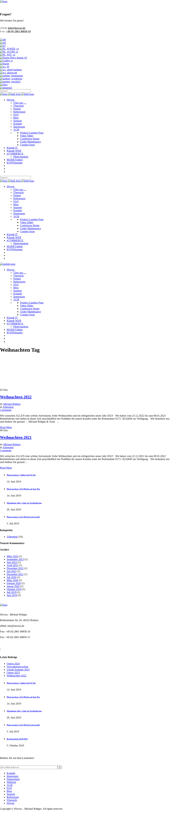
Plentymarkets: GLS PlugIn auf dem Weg (23, 489)
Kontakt (11, 773)
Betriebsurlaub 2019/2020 (17, 739)
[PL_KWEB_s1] (9, 48)
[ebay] (4, 84)
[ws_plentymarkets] (11, 69)
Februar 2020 (14, 583)
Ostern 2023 (13, 672)
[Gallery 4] (6, 60)
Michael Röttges (12, 404)
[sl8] (3, 39)
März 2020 (12, 580)
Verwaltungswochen (17, 666)
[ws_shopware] (8, 72)
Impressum (12, 776)
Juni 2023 (12, 562)
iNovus (10, 803)
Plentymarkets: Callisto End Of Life (21, 475)
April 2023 (12, 565)
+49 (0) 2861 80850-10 (18, 31)
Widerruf (11, 782)
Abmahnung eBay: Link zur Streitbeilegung (24, 503)
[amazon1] (6, 87)
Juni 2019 (12, 595)
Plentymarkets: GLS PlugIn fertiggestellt (23, 517)
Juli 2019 (11, 592)
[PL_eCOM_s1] (9, 51)
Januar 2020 (13, 586)
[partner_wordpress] (11, 78)
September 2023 (15, 559)
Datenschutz (13, 779)
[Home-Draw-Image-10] (13, 57)
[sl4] (3, 42)
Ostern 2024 (13, 663)
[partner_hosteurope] (11, 75)
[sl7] (3, 45)
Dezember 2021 (15, 574)
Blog (9, 791)
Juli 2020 (11, 577)
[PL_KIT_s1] (7, 54)
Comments (5, 410)
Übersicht (12, 800)
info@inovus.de (16, 28)
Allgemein (8, 407)
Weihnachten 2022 (16, 397)
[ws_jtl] (4, 66)
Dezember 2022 (15, 568)
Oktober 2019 (14, 589)
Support (11, 794)
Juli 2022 (11, 571)
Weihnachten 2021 (16, 437)
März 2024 (12, 556)
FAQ (9, 788)
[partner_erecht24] (10, 81)
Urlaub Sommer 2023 (18, 669)
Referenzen (13, 797)
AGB (10, 785)
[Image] (4, 63)
